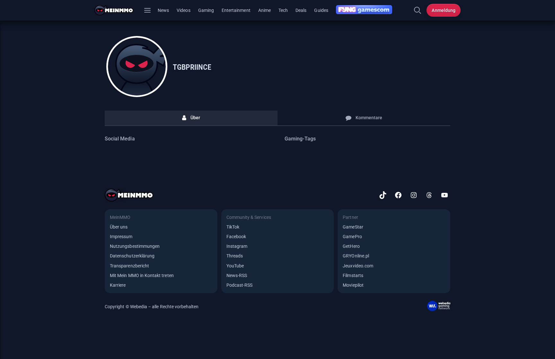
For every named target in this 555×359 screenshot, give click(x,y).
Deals (300, 10)
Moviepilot (353, 285)
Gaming (206, 10)
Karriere (118, 285)
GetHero (351, 246)
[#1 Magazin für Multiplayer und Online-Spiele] (117, 10)
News (163, 10)
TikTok (232, 226)
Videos (183, 10)
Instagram (237, 246)
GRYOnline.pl (356, 255)
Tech (283, 10)
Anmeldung (443, 10)
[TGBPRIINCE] (136, 66)
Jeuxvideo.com (358, 265)
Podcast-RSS (239, 285)
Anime (264, 10)
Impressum (121, 236)
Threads (234, 255)
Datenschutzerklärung (132, 255)
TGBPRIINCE (192, 67)
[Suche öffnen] (417, 10)
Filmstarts (353, 275)
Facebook (236, 236)
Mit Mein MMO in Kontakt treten (142, 275)
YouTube (235, 265)
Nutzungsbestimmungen (135, 246)
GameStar (353, 226)
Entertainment (236, 10)
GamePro (352, 236)
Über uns (119, 226)
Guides (321, 10)
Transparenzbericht (129, 265)
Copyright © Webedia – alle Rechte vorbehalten (152, 306)
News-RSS (236, 275)
